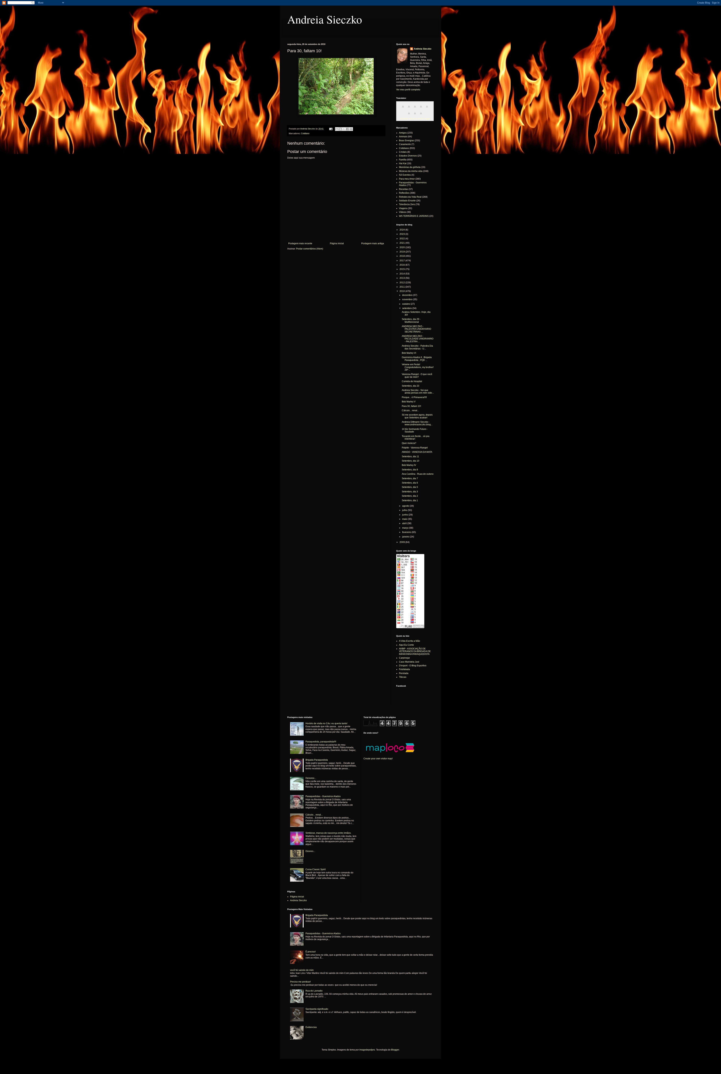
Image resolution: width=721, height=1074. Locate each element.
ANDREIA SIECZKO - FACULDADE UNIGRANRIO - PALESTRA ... (417, 339)
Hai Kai (403, 163)
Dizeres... (310, 851)
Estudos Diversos (408, 155)
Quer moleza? (409, 443)
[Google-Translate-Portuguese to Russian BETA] (415, 115)
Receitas (403, 189)
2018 (402, 256)
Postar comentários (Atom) (309, 248)
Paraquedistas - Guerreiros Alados (323, 796)
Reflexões (404, 193)
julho (405, 510)
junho (405, 514)
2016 (402, 265)
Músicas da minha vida (410, 171)
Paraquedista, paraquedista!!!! (320, 741)
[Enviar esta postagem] (330, 129)
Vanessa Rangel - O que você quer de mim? (417, 375)
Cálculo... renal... (410, 410)
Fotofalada (404, 669)
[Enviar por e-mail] (337, 129)
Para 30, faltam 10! (411, 406)
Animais (403, 136)
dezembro (407, 295)
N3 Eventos (405, 175)
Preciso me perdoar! (300, 981)
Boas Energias (406, 140)
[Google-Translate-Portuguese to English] (409, 115)
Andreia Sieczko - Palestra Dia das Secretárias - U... (417, 347)
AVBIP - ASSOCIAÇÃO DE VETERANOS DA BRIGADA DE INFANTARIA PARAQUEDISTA (415, 651)
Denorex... (310, 778)
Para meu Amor (407, 179)
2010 (402, 291)
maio (405, 519)
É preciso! (310, 951)
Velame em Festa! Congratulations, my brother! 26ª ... (418, 367)
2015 (402, 269)
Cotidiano (305, 133)
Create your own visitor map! (378, 758)
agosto (406, 506)
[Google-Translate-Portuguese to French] (409, 108)
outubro (406, 304)
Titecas (402, 677)
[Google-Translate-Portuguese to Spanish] (421, 115)
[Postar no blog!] (340, 129)
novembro (407, 299)
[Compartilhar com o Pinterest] (351, 129)
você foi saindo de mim (302, 970)
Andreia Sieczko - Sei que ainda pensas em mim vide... (418, 391)
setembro (407, 308)
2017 (402, 260)
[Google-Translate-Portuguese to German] (415, 108)
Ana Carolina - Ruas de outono (418, 474)
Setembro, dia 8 (410, 469)
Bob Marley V (409, 401)
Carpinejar (404, 658)
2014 (402, 273)
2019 (402, 251)
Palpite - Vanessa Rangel (415, 447)
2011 (402, 287)
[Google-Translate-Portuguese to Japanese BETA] (427, 108)
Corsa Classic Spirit (315, 869)
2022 (402, 238)
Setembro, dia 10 (410, 461)
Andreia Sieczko (324, 19)
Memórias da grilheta (410, 167)
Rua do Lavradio (314, 990)
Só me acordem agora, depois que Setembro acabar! (417, 416)
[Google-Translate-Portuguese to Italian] (421, 108)
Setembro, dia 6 (410, 482)
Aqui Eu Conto (406, 645)
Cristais (403, 152)
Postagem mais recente (300, 243)
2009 (402, 542)
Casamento (405, 144)
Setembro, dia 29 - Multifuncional (411, 320)
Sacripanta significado (316, 1009)
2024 (402, 229)
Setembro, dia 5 (410, 487)
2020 (402, 247)
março (405, 528)
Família (403, 159)
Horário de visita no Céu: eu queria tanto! (326, 723)
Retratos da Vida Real (410, 197)
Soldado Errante (407, 200)
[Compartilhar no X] (344, 129)
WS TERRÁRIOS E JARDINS (414, 216)
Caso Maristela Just (409, 662)
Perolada (403, 673)
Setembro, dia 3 (410, 491)
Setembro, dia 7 (410, 478)
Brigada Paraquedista (316, 760)
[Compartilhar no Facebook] (347, 129)
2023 (402, 234)
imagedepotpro (367, 1049)
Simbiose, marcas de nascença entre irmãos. (328, 833)
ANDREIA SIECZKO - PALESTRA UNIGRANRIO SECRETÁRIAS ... (416, 329)
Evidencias (311, 1027)
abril (404, 523)
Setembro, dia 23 (410, 386)
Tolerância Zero (407, 204)
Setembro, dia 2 (410, 496)
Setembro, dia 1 (410, 500)
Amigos (403, 133)
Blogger (395, 1049)
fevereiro (407, 532)
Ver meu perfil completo (408, 89)
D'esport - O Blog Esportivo (412, 665)
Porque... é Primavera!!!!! (414, 397)
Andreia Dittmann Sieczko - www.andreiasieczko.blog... (417, 423)
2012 (402, 282)
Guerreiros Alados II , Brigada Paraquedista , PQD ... (417, 358)
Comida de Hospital (412, 381)
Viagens (403, 208)
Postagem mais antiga (372, 243)
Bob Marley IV (409, 465)
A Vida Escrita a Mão (409, 641)
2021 (402, 243)
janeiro (406, 536)
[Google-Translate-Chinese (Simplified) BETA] (403, 108)
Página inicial (337, 243)
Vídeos (402, 212)
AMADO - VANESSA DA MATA (417, 452)
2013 (402, 278)
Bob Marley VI (409, 353)
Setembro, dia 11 (410, 456)
